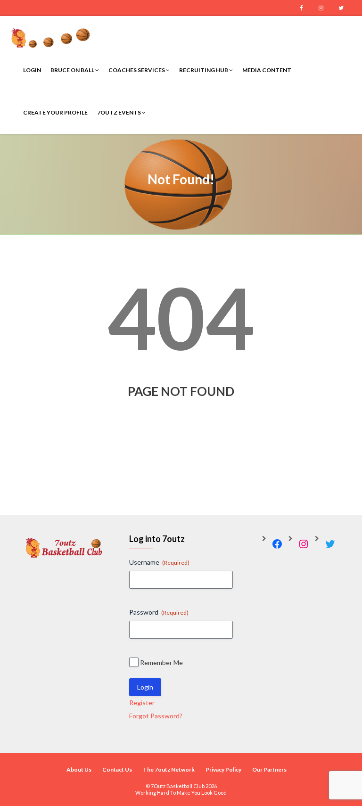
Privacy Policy (223, 769)
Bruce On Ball (72, 70)
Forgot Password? (155, 716)
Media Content (266, 70)
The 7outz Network (169, 769)
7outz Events (119, 112)
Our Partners (269, 769)
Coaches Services (137, 70)
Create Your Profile (55, 112)
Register (142, 703)
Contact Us (117, 769)
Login (32, 70)
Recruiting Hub (204, 70)
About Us (78, 769)
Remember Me (161, 662)
